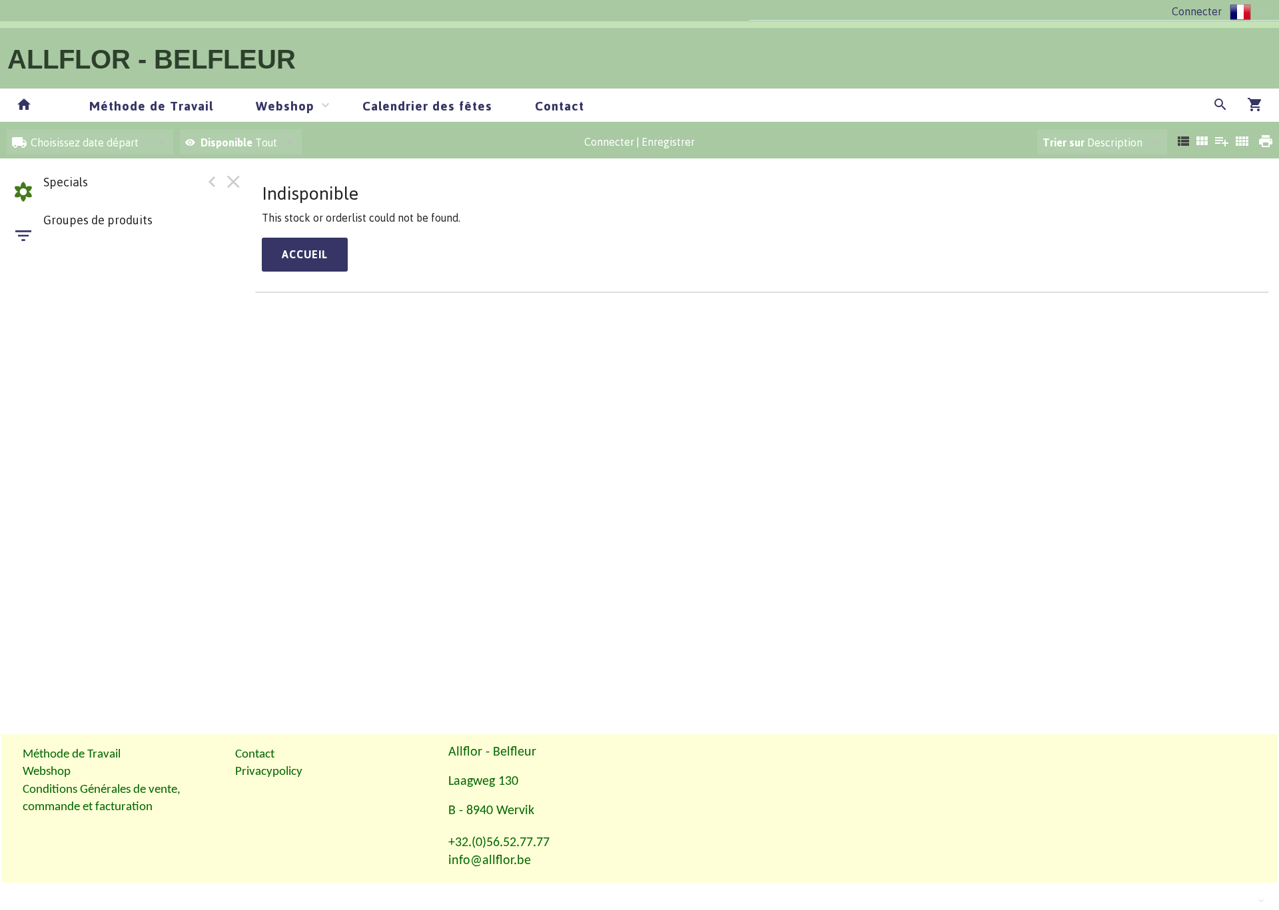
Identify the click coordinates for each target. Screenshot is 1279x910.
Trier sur (1063, 142)
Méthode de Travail (151, 105)
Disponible (228, 142)
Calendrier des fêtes (427, 105)
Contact (559, 105)
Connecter (1197, 11)
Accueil (305, 254)
